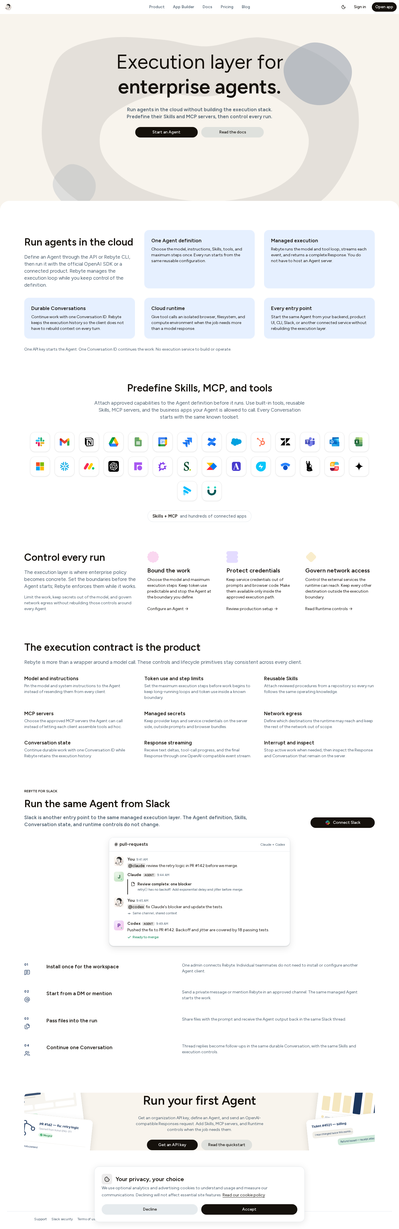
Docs (207, 6)
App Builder (183, 6)
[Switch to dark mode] (343, 7)
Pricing (227, 6)
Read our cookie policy (244, 1195)
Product (157, 6)
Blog (246, 6)
